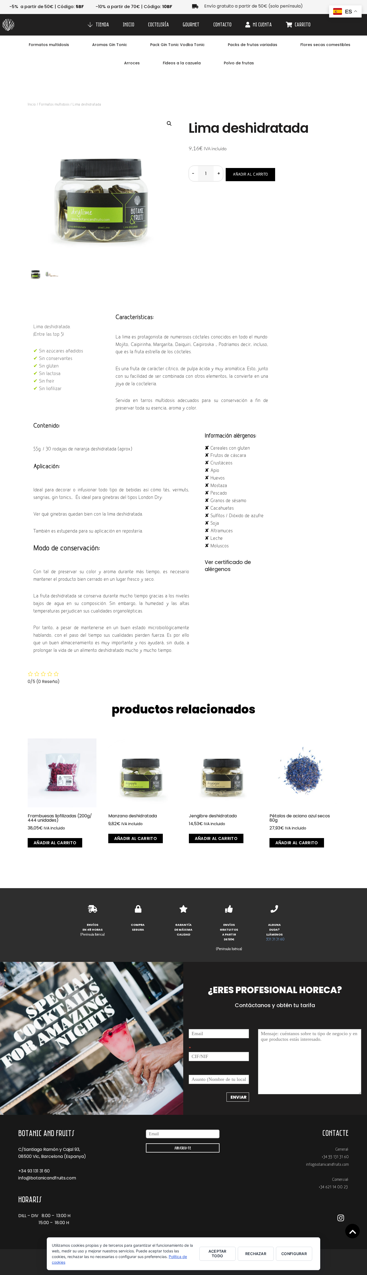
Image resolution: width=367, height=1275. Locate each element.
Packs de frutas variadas (252, 44)
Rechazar (255, 1253)
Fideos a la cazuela (182, 63)
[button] (169, 123)
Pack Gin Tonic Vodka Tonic (177, 44)
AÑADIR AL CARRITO (250, 175)
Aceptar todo (217, 1253)
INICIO (128, 24)
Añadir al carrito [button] (55, 843)
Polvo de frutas (239, 63)
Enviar (239, 1097)
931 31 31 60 (275, 939)
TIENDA (102, 24)
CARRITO (302, 24)
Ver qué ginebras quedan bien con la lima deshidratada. (88, 514)
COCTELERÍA (158, 24)
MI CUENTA (262, 24)
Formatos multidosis (49, 44)
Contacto (222, 24)
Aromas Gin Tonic (109, 44)
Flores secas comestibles (325, 44)
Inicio (32, 105)
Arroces (132, 63)
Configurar (294, 1253)
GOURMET (191, 24)
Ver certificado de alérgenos (228, 566)
